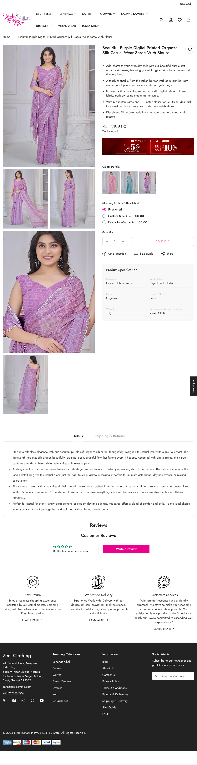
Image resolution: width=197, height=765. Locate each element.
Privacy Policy (110, 681)
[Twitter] (32, 700)
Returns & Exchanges (115, 694)
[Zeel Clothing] (16, 20)
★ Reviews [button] (193, 386)
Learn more (30, 620)
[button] (188, 20)
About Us (108, 668)
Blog (105, 662)
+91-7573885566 (13, 693)
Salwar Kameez (132, 14)
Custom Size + (126, 216)
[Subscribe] (190, 676)
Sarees (57, 668)
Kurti (55, 694)
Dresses (42, 26)
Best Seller (44, 14)
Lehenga (66, 14)
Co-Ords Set (60, 701)
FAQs (105, 714)
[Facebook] (14, 700)
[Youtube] (42, 700)
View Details (157, 313)
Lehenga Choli (62, 662)
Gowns (106, 14)
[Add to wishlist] (189, 49)
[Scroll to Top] (189, 744)
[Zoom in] (87, 53)
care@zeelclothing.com (17, 687)
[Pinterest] (5, 700)
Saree (86, 14)
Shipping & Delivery (115, 701)
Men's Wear (67, 26)
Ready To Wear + (127, 222)
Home (6, 37)
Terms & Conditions (114, 688)
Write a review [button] (126, 549)
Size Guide (109, 707)
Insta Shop (90, 26)
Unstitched (115, 209)
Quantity (107, 232)
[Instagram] (23, 700)
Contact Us (108, 675)
